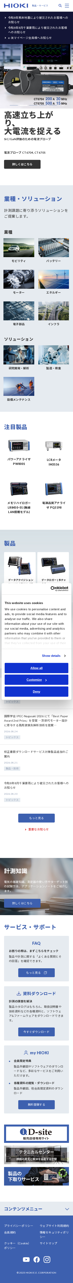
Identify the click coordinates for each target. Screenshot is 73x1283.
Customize (34, 679)
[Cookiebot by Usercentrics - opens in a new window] (51, 588)
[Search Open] (60, 6)
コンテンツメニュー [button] (23, 1208)
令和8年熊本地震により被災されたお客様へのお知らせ (38, 20)
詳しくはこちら (22, 164)
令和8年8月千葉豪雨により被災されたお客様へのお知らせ (37, 30)
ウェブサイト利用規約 (54, 1225)
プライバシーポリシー (18, 1225)
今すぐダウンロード (36, 1032)
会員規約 (10, 1232)
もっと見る (36, 818)
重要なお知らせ (38, 829)
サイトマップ (48, 1243)
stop (62, 105)
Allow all (36, 668)
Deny (36, 691)
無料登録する (36, 1104)
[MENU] (67, 6)
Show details (51, 655)
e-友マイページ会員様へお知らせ (30, 37)
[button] (14, 105)
